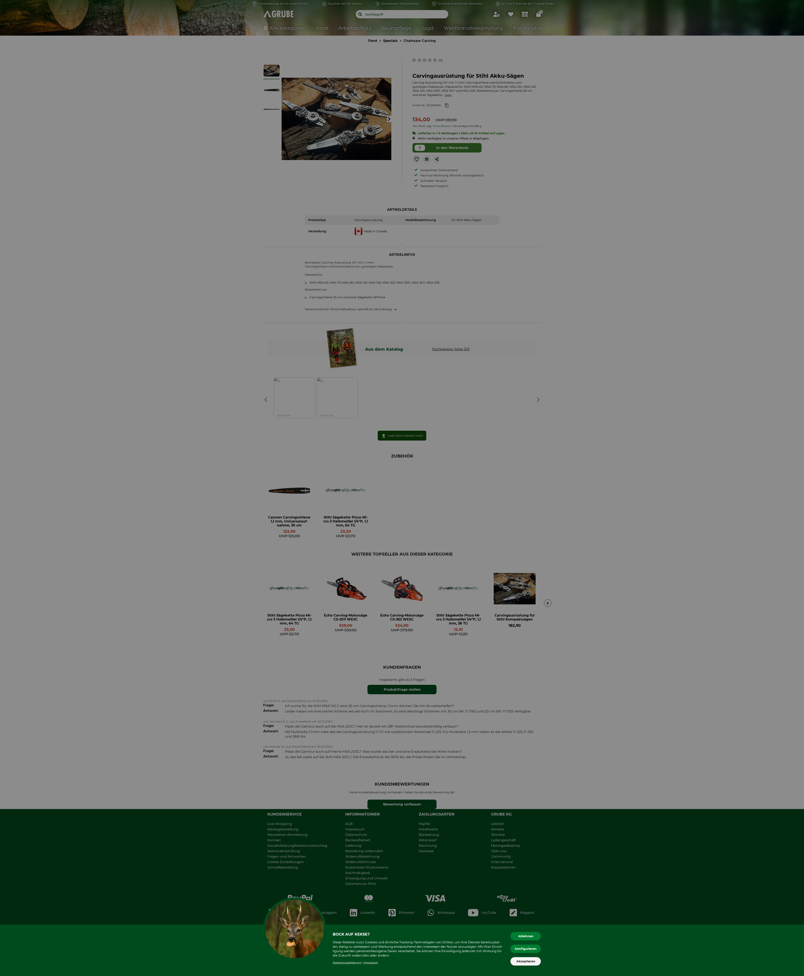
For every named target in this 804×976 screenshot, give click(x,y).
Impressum (370, 962)
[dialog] (402, 488)
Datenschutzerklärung (347, 962)
